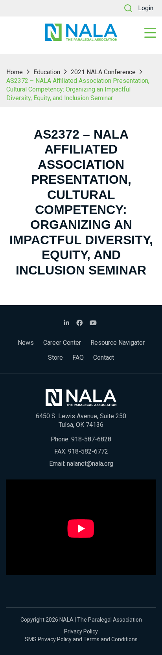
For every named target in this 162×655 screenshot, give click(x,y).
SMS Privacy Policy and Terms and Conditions (81, 639)
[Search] (128, 8)
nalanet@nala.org (90, 463)
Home (14, 72)
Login (145, 8)
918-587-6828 (91, 439)
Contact (103, 357)
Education (46, 72)
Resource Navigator (117, 342)
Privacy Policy (81, 631)
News (26, 342)
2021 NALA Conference (103, 72)
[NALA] (81, 32)
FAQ (78, 357)
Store (55, 357)
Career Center (62, 342)
